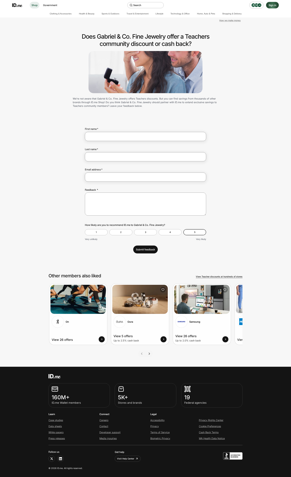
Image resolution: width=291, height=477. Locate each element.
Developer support (109, 432)
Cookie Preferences (210, 426)
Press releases (56, 438)
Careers (103, 420)
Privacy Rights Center (211, 420)
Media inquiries (108, 438)
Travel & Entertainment (138, 13)
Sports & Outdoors (110, 13)
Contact (103, 426)
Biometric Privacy (160, 438)
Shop (35, 5)
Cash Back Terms (209, 432)
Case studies (55, 420)
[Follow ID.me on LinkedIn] (60, 458)
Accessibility (157, 420)
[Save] (101, 290)
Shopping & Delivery (232, 13)
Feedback (91, 189)
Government (50, 5)
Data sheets (55, 426)
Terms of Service (160, 432)
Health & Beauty (86, 13)
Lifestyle (159, 13)
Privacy (154, 426)
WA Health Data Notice (212, 438)
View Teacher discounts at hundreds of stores (219, 276)
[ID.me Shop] (19, 5)
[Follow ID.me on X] (51, 458)
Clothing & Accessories (61, 13)
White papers (56, 432)
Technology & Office (180, 13)
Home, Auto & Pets (206, 13)
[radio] (96, 232)
